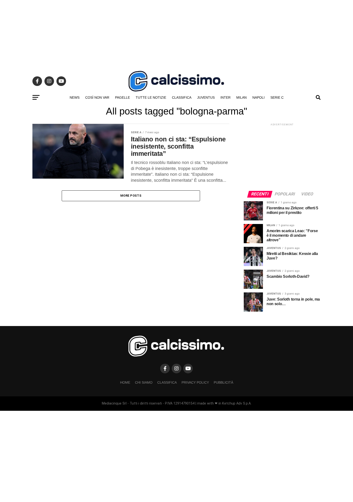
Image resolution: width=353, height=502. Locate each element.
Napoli (258, 97)
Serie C (277, 97)
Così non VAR (97, 97)
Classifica (181, 97)
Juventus (206, 97)
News (74, 97)
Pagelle (122, 97)
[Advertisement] (176, 33)
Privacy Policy (195, 382)
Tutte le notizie (151, 97)
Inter (225, 97)
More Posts (130, 195)
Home (125, 382)
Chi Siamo (143, 382)
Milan (241, 97)
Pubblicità (223, 382)
